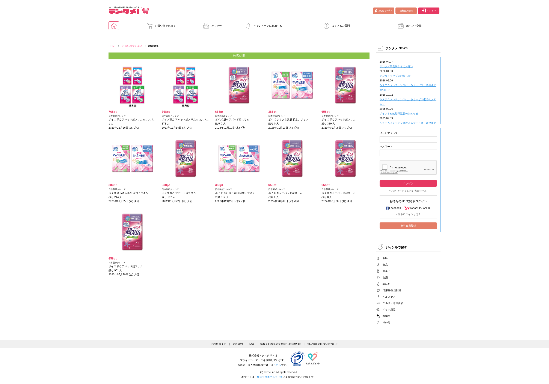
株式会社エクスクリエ (270, 376)
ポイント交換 (414, 25)
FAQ (251, 343)
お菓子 (386, 271)
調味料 (386, 283)
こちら (277, 364)
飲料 (385, 258)
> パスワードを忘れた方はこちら (408, 190)
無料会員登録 (406, 10)
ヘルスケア (389, 296)
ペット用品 (389, 309)
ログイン (431, 10)
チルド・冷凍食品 (393, 303)
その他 (386, 322)
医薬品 (386, 316)
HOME (112, 46)
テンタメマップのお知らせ (395, 75)
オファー (216, 25)
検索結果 (239, 55)
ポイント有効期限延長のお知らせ (399, 113)
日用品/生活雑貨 (392, 290)
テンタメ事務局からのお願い (396, 66)
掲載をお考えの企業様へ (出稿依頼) (280, 343)
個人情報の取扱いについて (322, 343)
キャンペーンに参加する (268, 25)
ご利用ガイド (218, 343)
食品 (385, 264)
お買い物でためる (165, 25)
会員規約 (237, 343)
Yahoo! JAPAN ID (420, 208)
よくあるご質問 (341, 25)
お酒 (385, 277)
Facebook (395, 208)
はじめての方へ (385, 10)
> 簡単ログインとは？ (408, 214)
